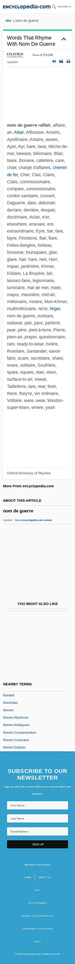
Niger (55, 308)
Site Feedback (37, 903)
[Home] (26, 6)
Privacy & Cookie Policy (37, 916)
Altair (19, 132)
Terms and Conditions (37, 929)
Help (37, 890)
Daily (37, 941)
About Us (45, 877)
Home (27, 877)
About (33, 520)
